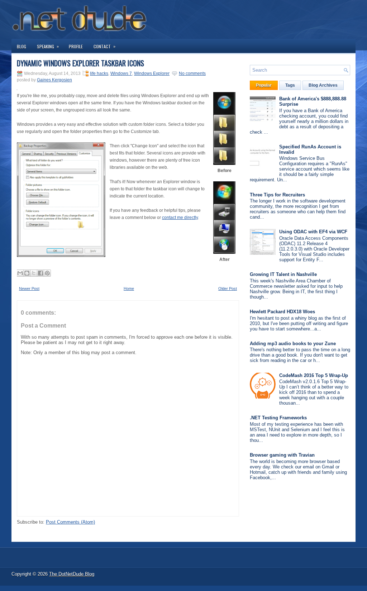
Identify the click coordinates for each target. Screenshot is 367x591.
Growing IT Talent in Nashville (283, 274)
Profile (76, 46)
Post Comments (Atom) (70, 522)
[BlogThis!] (26, 273)
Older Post (227, 288)
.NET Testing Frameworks (278, 417)
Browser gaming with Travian (282, 455)
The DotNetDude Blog (71, 574)
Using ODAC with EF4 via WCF (313, 231)
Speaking (48, 46)
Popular (264, 85)
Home (129, 288)
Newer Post (29, 288)
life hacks (99, 73)
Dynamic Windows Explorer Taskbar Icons (80, 63)
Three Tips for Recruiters (277, 194)
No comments (192, 73)
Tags (290, 85)
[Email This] (20, 273)
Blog (21, 46)
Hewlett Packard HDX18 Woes (282, 311)
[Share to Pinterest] (47, 273)
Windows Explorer (152, 73)
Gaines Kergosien (54, 79)
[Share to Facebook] (40, 273)
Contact (104, 46)
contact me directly (180, 217)
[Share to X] (33, 273)
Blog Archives (323, 85)
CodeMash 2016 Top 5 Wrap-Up (313, 375)
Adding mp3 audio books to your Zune (293, 343)
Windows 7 (121, 73)
